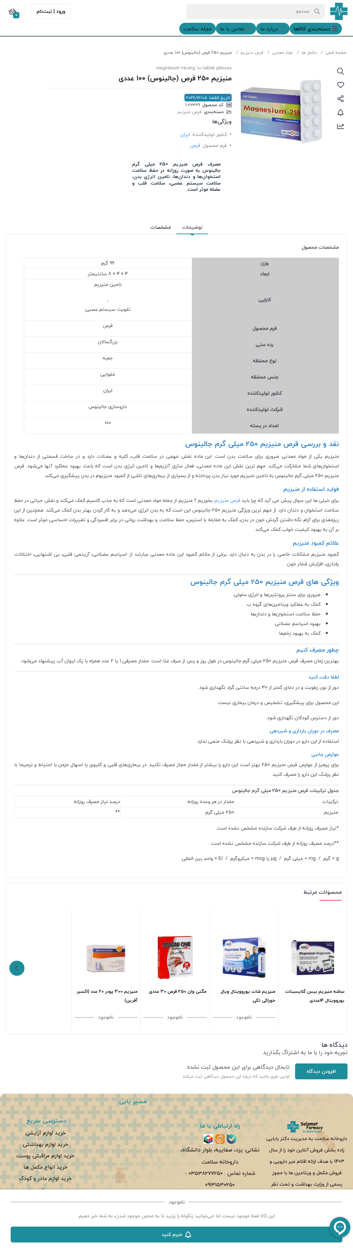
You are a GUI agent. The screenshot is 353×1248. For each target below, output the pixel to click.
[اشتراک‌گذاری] (340, 99)
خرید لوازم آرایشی (45, 1132)
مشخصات (160, 227)
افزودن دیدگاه (321, 1071)
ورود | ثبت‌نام (51, 11)
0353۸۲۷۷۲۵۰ (206, 1173)
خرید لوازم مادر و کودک (45, 1178)
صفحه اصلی (335, 52)
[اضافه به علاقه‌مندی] (340, 85)
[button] (316, 28)
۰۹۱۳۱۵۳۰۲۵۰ (220, 1184)
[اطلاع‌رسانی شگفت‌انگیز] (340, 112)
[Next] (16, 968)
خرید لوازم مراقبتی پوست (45, 1155)
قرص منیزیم (252, 52)
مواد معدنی (282, 52)
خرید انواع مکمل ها (45, 1166)
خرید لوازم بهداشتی (45, 1144)
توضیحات (192, 227)
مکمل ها (309, 52)
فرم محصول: (214, 145)
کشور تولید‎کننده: (209, 134)
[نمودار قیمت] (340, 126)
